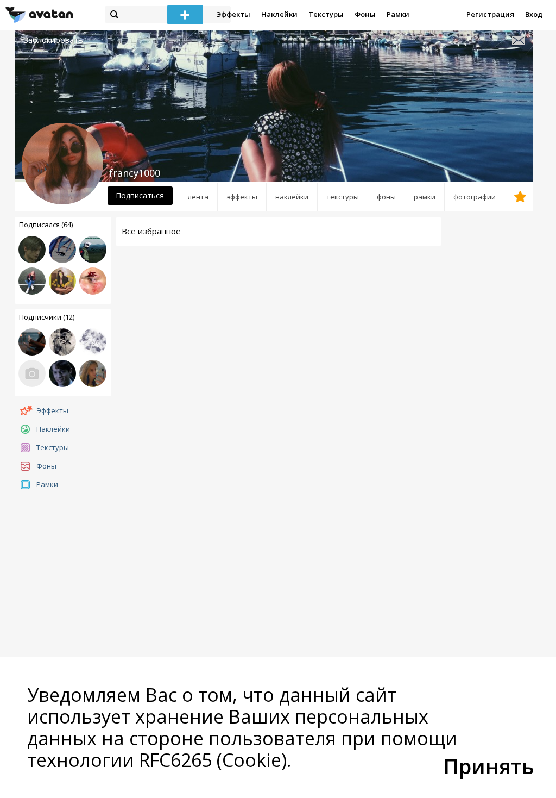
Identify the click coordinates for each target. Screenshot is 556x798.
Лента (198, 197)
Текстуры (326, 14)
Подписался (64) (46, 224)
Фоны (365, 14)
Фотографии (474, 197)
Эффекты (233, 14)
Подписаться (140, 195)
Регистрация (490, 14)
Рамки (398, 14)
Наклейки (279, 14)
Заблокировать (53, 40)
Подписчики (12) (46, 317)
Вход (533, 14)
